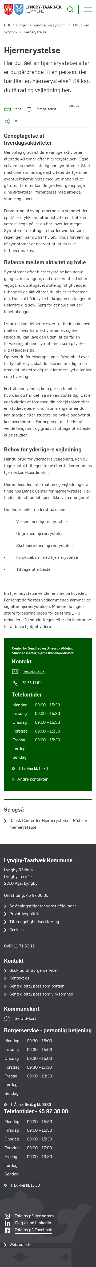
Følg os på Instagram (34, 1216)
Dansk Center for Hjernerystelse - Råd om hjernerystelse (48, 824)
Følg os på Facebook (33, 1230)
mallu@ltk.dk (34, 672)
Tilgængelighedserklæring (34, 922)
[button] (68, 109)
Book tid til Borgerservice (33, 971)
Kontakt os (19, 978)
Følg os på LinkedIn (33, 1223)
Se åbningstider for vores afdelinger (42, 906)
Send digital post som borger (36, 986)
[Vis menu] (88, 9)
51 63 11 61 (32, 683)
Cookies (16, 930)
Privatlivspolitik (24, 914)
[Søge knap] (70, 9)
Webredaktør (21, 1245)
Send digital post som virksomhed (41, 994)
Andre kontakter (32, 779)
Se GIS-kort (25, 1019)
